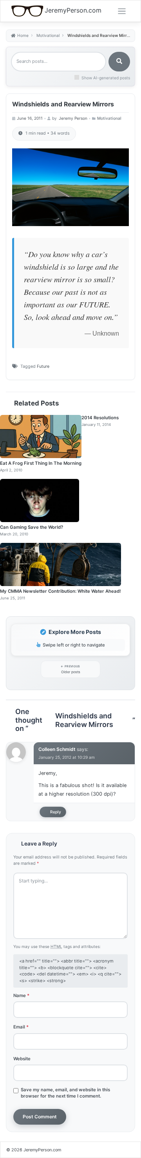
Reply (55, 811)
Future (43, 366)
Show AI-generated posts (105, 77)
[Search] (119, 61)
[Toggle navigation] (122, 11)
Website (22, 1058)
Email (21, 1027)
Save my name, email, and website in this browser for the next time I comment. (65, 1093)
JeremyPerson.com (73, 10)
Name (21, 995)
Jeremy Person (73, 118)
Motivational (109, 118)
